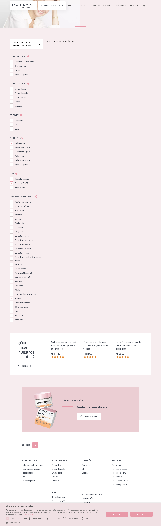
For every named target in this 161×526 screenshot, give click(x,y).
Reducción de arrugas (31, 469)
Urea (17, 311)
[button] (54, 522)
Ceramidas (19, 227)
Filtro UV (18, 264)
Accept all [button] (117, 514)
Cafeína (18, 219)
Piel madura (20, 156)
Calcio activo (20, 223)
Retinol (18, 298)
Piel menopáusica (22, 74)
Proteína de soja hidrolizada (26, 294)
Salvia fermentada (22, 302)
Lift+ (16, 124)
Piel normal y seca (22, 147)
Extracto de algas (22, 236)
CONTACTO (86, 502)
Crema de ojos (20, 97)
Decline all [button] (141, 514)
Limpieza (18, 106)
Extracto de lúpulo (23, 253)
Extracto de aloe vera (24, 240)
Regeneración (20, 66)
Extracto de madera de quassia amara (28, 259)
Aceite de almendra (23, 202)
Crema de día (20, 89)
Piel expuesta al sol (23, 160)
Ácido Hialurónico (22, 206)
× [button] (158, 505)
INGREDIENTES (82, 6)
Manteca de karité (22, 277)
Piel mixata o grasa (22, 151)
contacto (134, 6)
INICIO (69, 6)
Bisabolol (19, 214)
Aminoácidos (20, 210)
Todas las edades (22, 179)
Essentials (19, 120)
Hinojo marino (20, 268)
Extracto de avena (22, 244)
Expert (17, 129)
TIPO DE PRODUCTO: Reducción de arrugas (22, 44)
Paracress (19, 285)
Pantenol (18, 281)
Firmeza (18, 70)
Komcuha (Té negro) (23, 273)
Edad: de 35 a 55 (21, 183)
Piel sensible (20, 143)
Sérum (18, 101)
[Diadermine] (23, 5)
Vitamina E (19, 319)
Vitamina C (19, 315)
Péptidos (18, 290)
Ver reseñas (23, 366)
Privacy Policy (28, 515)
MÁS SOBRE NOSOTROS (102, 6)
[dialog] (80, 514)
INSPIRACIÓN (121, 6)
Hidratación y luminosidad (26, 61)
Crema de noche (21, 93)
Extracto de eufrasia (23, 248)
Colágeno (19, 231)
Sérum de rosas (21, 307)
